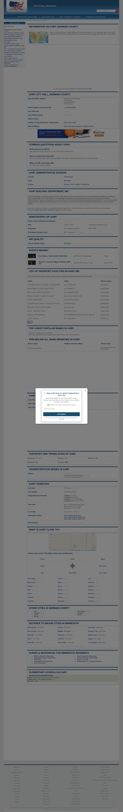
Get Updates (61, 414)
